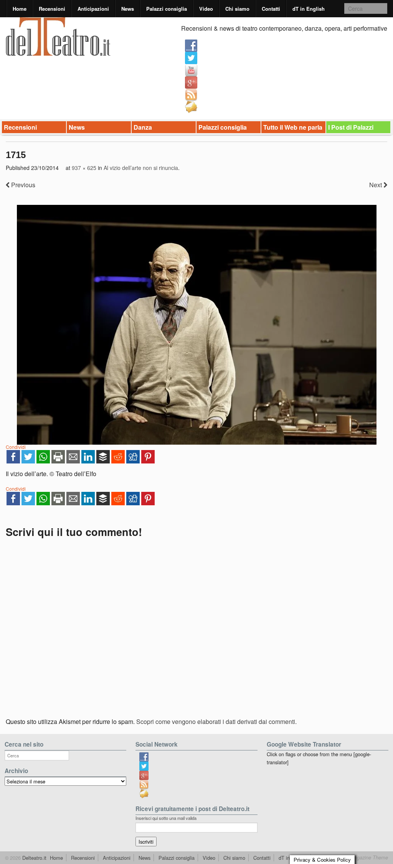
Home (19, 8)
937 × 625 (84, 167)
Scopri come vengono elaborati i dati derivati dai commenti (215, 721)
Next (376, 184)
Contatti (271, 8)
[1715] (196, 325)
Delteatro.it (33, 857)
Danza (143, 127)
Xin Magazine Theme (364, 857)
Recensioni (52, 8)
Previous (22, 184)
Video (206, 8)
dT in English (308, 8)
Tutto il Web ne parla (292, 127)
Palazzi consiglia (166, 8)
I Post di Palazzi (350, 127)
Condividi (16, 447)
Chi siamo (237, 8)
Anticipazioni (93, 8)
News (127, 8)
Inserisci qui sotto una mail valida (165, 818)
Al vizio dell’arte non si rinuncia (141, 167)
